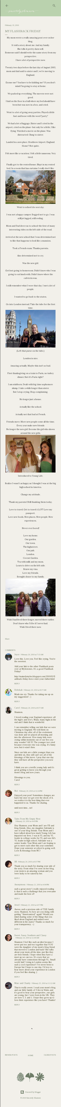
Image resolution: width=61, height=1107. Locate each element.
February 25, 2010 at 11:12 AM (43, 983)
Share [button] (7, 639)
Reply (17, 683)
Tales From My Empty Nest (27, 819)
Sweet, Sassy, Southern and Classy (30, 935)
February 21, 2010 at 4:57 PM (32, 905)
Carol (17, 708)
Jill (15, 861)
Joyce (17, 654)
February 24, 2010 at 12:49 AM (27, 938)
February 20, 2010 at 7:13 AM (32, 654)
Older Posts (50, 1055)
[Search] (54, 5)
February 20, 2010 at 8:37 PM (29, 862)
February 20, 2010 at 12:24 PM (30, 791)
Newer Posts (11, 1055)
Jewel (17, 905)
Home (30, 1055)
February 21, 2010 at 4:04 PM (38, 885)
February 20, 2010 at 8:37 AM (35, 690)
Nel (16, 791)
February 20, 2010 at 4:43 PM (27, 821)
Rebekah (18, 690)
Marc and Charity (22, 983)
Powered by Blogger (33, 1092)
